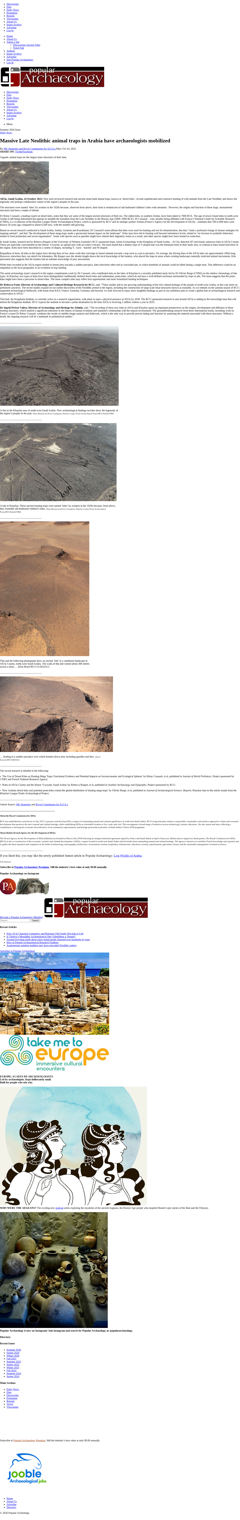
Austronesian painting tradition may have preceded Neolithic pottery (42, 945)
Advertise (11, 27)
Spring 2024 (13, 1376)
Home (10, 36)
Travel (10, 1404)
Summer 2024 (14, 1373)
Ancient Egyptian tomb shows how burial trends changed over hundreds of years (48, 939)
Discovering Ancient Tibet (26, 45)
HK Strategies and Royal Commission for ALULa (30, 148)
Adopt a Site (13, 42)
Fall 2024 (11, 1370)
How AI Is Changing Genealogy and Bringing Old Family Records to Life (45, 933)
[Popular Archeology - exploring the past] (52, 86)
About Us (12, 21)
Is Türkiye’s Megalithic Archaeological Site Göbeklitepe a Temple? (41, 936)
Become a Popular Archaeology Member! (21, 917)
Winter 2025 (13, 1367)
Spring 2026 (13, 1352)
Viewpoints (12, 18)
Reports (11, 15)
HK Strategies (23, 804)
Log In (10, 30)
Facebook (28, 151)
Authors (11, 50)
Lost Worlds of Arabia (128, 855)
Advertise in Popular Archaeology (17, 951)
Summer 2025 (14, 1361)
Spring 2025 (13, 1364)
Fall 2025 (11, 1358)
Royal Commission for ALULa (52, 804)
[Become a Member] (96, 917)
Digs (9, 7)
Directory (11, 1507)
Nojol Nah (18, 48)
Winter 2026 (13, 1355)
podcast (59, 1208)
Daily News (13, 10)
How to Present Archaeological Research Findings (32, 942)
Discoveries (13, 4)
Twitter (19, 151)
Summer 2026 (14, 1349)
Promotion (12, 12)
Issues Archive (14, 24)
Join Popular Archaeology (20, 59)
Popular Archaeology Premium (31, 867)
